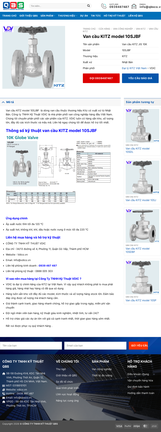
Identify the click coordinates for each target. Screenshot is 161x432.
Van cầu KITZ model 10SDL (138, 150)
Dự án (84, 15)
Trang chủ (9, 15)
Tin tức (96, 15)
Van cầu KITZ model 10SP (141, 300)
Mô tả (10, 102)
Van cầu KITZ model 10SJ (141, 200)
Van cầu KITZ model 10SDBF (138, 250)
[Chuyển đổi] (3, 102)
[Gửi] (88, 6)
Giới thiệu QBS (28, 15)
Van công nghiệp (123, 29)
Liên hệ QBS (135, 15)
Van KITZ (141, 29)
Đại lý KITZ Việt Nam (134, 68)
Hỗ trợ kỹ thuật (114, 15)
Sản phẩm (47, 15)
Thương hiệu (66, 15)
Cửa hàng (104, 29)
